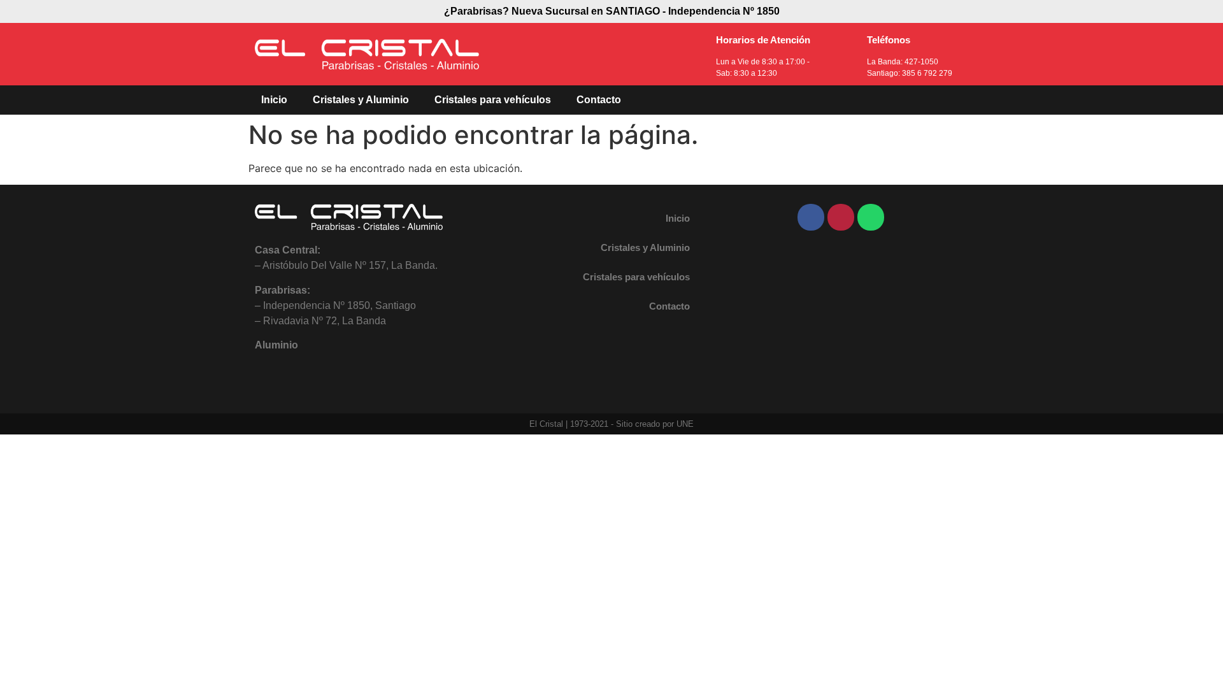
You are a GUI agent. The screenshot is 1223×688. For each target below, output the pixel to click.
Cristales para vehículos (492, 99)
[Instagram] (840, 217)
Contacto (598, 99)
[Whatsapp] (870, 217)
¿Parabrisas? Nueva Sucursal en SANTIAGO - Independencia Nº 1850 (612, 11)
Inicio (274, 99)
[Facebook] (810, 217)
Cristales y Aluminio (361, 99)
